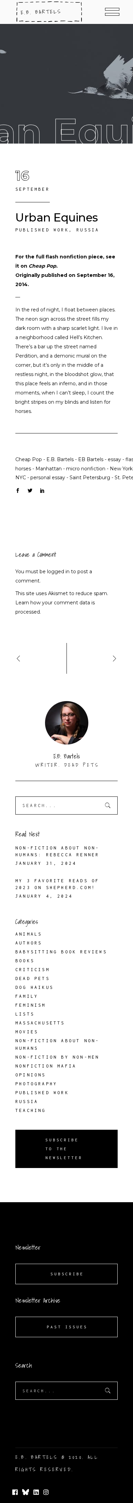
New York (121, 469)
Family (26, 996)
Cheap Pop (42, 266)
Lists (24, 1014)
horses (23, 469)
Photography (36, 1083)
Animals (28, 934)
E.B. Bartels (60, 459)
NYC (20, 477)
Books (24, 960)
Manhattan (48, 469)
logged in (58, 571)
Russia (87, 229)
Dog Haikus (34, 987)
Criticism (32, 969)
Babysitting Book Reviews (61, 951)
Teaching (30, 1110)
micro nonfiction (85, 469)
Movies (26, 1031)
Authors (28, 942)
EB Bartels (90, 459)
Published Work (42, 229)
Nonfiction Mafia (45, 1066)
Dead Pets (32, 978)
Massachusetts (40, 1022)
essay (114, 459)
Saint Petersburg (90, 477)
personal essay (47, 477)
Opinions (30, 1074)
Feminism (30, 1005)
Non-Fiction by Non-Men (57, 1057)
